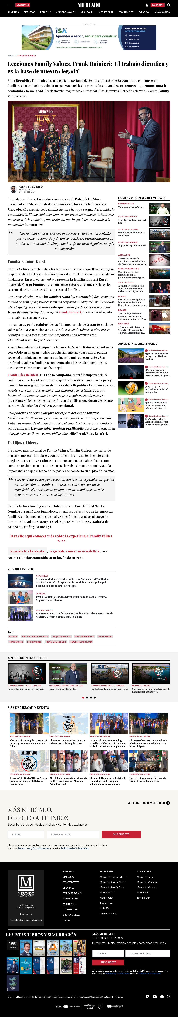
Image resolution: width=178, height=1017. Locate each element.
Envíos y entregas (81, 997)
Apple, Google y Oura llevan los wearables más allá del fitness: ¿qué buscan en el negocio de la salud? (156, 408)
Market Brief (106, 12)
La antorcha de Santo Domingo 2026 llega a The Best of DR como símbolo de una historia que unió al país (108, 745)
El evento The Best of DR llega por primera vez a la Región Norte (68, 742)
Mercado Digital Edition (113, 877)
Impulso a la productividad (132, 245)
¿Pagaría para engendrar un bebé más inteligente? (157, 389)
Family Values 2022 (56, 641)
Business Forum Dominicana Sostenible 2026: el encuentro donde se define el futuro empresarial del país (74, 615)
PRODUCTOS (106, 871)
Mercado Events (26, 55)
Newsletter (23, 5)
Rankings (13, 12)
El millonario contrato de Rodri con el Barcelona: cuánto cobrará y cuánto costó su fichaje (131, 289)
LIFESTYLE (68, 887)
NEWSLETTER (144, 871)
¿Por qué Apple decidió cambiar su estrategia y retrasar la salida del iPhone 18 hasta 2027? (133, 317)
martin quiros (16, 641)
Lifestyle (45, 12)
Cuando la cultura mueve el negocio (26, 688)
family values (34, 641)
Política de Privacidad (75, 848)
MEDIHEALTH (69, 904)
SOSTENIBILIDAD (71, 915)
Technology (126, 12)
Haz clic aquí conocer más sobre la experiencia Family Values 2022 (61, 538)
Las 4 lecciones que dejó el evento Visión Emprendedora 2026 (147, 779)
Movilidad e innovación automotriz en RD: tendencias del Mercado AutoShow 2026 (68, 781)
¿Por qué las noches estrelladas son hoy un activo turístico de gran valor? (157, 374)
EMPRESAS (68, 877)
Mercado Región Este (112, 887)
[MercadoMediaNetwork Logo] (26, 885)
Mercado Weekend (147, 882)
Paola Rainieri (105, 636)
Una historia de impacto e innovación (109, 688)
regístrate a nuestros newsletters (75, 551)
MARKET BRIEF (70, 898)
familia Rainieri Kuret (81, 641)
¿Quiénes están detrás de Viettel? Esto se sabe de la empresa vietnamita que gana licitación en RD (131, 331)
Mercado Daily (145, 877)
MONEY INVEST (71, 882)
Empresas (29, 12)
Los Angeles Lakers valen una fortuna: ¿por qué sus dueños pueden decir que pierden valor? (157, 424)
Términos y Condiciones (34, 848)
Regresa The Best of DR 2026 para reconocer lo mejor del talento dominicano (28, 781)
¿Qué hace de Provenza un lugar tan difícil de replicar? (157, 356)
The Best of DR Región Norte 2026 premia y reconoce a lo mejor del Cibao (28, 743)
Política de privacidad (56, 997)
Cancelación (95, 997)
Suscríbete (157, 5)
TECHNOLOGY (70, 909)
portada (13, 636)
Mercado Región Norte (113, 882)
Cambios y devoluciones (112, 997)
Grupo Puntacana (61, 636)
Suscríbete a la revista (27, 551)
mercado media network (35, 636)
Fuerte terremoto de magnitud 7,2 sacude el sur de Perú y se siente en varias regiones (133, 262)
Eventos (144, 12)
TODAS (66, 920)
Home (11, 55)
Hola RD (104, 908)
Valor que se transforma (130, 207)
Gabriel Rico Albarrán (31, 186)
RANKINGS (68, 871)
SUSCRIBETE (121, 834)
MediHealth (87, 12)
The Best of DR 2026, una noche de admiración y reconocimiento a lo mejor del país (148, 743)
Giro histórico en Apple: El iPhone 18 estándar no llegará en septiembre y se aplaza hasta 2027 (132, 303)
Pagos (69, 997)
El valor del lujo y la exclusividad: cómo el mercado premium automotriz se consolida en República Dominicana (108, 782)
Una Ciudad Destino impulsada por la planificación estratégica (131, 275)
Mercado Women (65, 12)
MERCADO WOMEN (72, 893)
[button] (83, 698)
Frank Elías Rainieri (84, 636)
